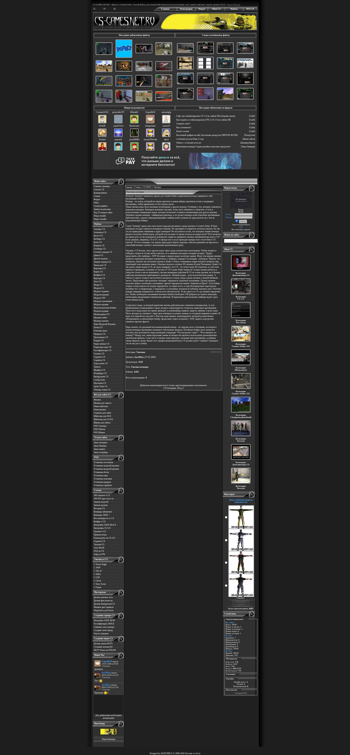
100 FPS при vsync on (104, 498)
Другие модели (101, 258)
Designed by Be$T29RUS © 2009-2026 (167, 753)
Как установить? (183, 127)
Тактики (157, 187)
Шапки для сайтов (102, 422)
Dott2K (102, 126)
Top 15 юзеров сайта (103, 212)
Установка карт (101, 475)
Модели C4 (99, 288)
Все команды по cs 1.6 (104, 518)
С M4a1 (97, 574)
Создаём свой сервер (103, 630)
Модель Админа (101, 291)
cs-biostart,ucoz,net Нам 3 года (190, 139)
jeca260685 (134, 139)
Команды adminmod (103, 511)
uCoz (198, 753)
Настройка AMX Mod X (105, 525)
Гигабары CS (100, 248)
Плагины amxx (100, 330)
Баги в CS (98, 235)
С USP (97, 577)
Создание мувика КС (103, 647)
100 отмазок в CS (102, 495)
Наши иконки (100, 409)
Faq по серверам (101, 633)
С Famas (97, 587)
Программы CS (101, 337)
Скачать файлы (101, 206)
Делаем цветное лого (103, 597)
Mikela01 (134, 112)
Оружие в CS (100, 531)
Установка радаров (102, 482)
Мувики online (100, 317)
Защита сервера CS (102, 262)
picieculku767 (118, 112)
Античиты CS (100, 232)
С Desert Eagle (100, 564)
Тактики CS (99, 544)
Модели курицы (101, 311)
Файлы (234, 9)
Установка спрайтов (103, 485)
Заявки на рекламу (102, 209)
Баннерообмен (100, 193)
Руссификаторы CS (102, 350)
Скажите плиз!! (183, 123)
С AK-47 (98, 571)
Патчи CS (98, 327)
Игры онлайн (100, 216)
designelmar (150, 126)
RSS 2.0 (250, 9)
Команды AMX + (102, 515)
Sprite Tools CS (100, 386)
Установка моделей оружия (106, 469)
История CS (99, 508)
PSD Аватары (100, 426)
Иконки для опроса (102, 403)
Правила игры (100, 534)
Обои (96, 202)
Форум (201, 9)
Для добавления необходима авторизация (108, 716)
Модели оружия (101, 304)
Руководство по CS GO (104, 538)
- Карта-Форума (232, 5)
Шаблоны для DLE (102, 416)
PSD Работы (99, 429)
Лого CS (98, 281)
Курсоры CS (99, 278)
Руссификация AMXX (104, 623)
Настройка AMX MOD (104, 620)
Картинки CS (100, 268)
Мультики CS (100, 383)
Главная (165, 9)
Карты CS (98, 271)
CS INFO (147, 187)
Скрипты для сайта (102, 413)
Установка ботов (101, 472)
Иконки (97, 399)
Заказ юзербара (101, 452)
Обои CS (216, 9)
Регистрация (186, 9)
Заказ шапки (99, 449)
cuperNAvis (118, 126)
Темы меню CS (101, 363)
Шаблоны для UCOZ (103, 419)
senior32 (166, 126)
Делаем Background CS (104, 604)
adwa (166, 139)
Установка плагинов (103, 478)
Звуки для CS (100, 265)
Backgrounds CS (101, 376)
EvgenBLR (150, 112)
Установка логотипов (103, 462)
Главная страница (102, 186)
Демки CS (98, 255)
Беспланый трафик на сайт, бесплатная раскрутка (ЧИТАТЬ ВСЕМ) (207, 135)
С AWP (97, 567)
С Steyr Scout (100, 584)
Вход (180, 388)
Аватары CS (99, 229)
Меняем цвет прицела (104, 607)
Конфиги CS (99, 275)
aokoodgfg (166, 112)
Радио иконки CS (101, 344)
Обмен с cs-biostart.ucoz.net (188, 142)
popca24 (118, 139)
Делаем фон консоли (103, 600)
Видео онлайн (100, 219)
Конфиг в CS (100, 521)
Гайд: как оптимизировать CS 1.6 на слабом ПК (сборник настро (205, 116)
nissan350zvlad (150, 139)
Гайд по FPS (99, 554)
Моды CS (98, 285)
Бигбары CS (99, 239)
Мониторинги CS (102, 314)
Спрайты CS (99, 360)
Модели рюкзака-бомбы (105, 307)
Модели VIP (99, 298)
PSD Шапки (99, 432)
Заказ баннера (100, 446)
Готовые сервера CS (103, 252)
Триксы (97, 366)
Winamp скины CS (102, 389)
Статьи (97, 196)
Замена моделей (101, 502)
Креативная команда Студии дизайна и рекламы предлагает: (203, 146)
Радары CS (99, 340)
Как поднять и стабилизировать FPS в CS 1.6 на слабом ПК (203, 120)
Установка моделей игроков (106, 465)
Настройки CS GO (102, 528)
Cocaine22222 (102, 112)
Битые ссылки (182, 131)
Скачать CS (99, 189)
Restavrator (134, 126)
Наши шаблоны (101, 406)
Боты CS (98, 242)
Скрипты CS (99, 357)
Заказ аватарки (100, 442)
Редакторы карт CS (102, 347)
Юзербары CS (100, 373)
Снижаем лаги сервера (104, 627)
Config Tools (99, 380)
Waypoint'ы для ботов (103, 610)
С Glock (97, 580)
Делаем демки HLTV (103, 643)
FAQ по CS (99, 551)
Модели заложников (103, 301)
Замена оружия (101, 505)
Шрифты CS (99, 370)
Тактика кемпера (139, 367)
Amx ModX (99, 547)
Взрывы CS (99, 245)
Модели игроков (101, 294)
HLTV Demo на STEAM (105, 650)
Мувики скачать (101, 321)
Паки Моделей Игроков (105, 324)
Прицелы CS (99, 334)
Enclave (102, 139)
